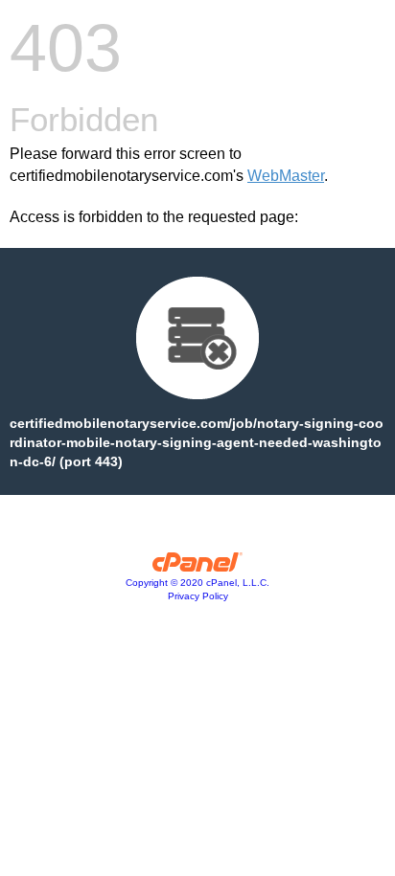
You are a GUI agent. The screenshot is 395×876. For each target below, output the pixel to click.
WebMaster (285, 176)
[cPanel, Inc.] (198, 566)
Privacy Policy (198, 596)
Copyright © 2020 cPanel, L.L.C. (197, 582)
